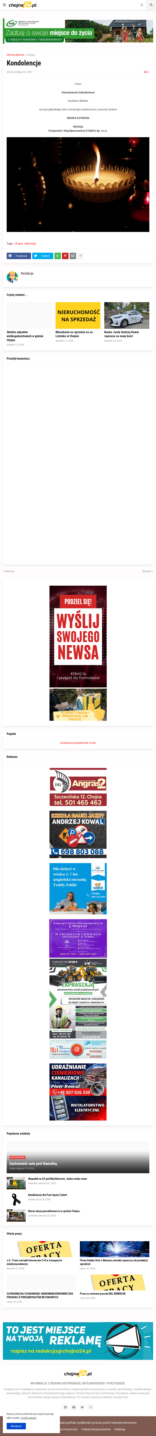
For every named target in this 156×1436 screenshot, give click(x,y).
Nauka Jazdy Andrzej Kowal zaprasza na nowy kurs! (121, 334)
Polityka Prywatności (65, 1429)
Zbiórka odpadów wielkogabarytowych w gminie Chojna (25, 336)
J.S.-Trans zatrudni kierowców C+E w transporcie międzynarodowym (34, 1262)
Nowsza (9, 571)
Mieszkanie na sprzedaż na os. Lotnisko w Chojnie (75, 334)
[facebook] (65, 1407)
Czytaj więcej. (29, 1417)
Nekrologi (30, 243)
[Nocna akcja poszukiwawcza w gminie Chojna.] (16, 1215)
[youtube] (74, 1407)
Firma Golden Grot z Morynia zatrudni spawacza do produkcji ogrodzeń (114, 1262)
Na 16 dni (90, 742)
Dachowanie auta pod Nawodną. (34, 1163)
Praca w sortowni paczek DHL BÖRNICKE (103, 1293)
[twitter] (82, 1407)
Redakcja (120, 1429)
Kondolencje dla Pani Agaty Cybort (47, 1195)
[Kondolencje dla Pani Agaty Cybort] (16, 1199)
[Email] (73, 256)
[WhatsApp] (57, 256)
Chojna (31, 54)
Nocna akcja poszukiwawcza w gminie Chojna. (54, 1211)
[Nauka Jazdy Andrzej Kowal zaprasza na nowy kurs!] (126, 315)
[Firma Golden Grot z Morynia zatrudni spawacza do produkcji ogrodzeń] (114, 1249)
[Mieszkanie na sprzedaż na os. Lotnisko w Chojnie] (78, 315)
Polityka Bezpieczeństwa (96, 1429)
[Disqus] (78, 413)
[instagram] (90, 1407)
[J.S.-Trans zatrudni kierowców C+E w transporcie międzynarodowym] (41, 1249)
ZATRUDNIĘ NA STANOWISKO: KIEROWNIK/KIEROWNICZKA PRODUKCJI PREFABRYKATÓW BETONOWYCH (40, 1295)
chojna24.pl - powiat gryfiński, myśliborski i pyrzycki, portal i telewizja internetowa (89, 1422)
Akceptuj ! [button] (16, 1426)
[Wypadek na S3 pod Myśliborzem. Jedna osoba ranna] (16, 1183)
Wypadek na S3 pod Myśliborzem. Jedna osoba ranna (57, 1178)
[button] (4, 5)
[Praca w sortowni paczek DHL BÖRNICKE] (114, 1282)
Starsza (146, 571)
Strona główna (15, 54)
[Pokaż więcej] (80, 256)
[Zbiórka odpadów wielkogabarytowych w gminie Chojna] (29, 315)
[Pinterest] (65, 256)
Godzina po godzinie (72, 742)
